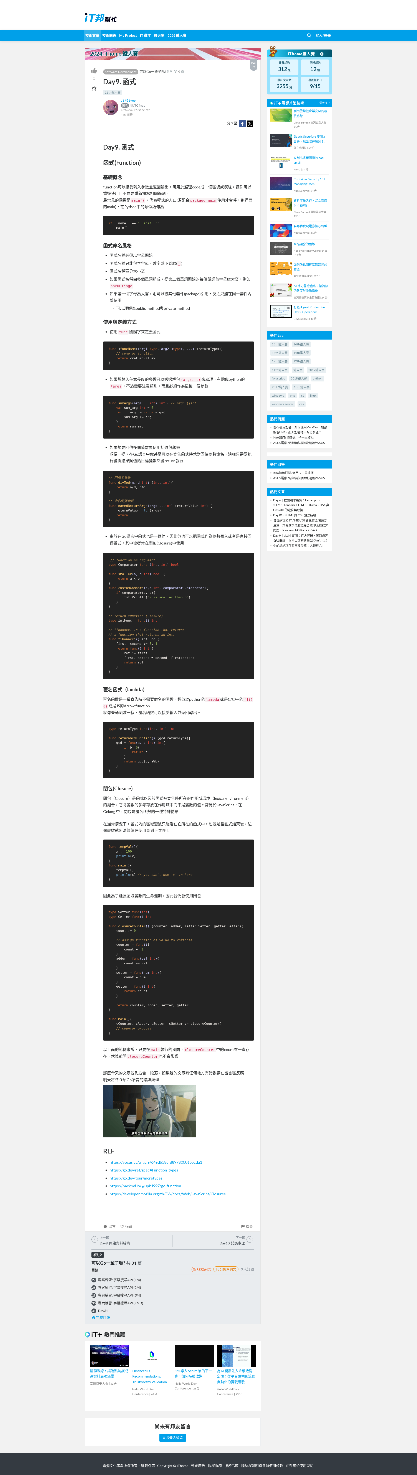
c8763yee (128, 100)
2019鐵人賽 (316, 370)
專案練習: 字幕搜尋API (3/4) (119, 1295)
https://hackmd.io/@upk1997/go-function (145, 1185)
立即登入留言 (172, 1437)
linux (313, 395)
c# (302, 395)
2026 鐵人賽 (176, 35)
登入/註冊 (323, 35)
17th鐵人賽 (280, 361)
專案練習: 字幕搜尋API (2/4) (119, 1287)
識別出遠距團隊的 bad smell (309, 160)
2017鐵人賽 (280, 387)
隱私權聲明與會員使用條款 (262, 1465)
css (301, 404)
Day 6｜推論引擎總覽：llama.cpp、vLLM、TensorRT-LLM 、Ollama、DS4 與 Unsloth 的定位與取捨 (301, 505)
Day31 (103, 1310)
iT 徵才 (145, 35)
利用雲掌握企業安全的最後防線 (310, 113)
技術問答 (109, 35)
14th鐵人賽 (301, 353)
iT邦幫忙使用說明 (299, 1465)
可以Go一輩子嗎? (152, 71)
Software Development (121, 72)
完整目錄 (103, 1317)
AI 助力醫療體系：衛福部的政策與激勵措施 (311, 288)
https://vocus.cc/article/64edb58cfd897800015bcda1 (156, 1162)
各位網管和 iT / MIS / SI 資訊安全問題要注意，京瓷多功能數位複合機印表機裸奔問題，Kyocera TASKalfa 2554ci (300, 525)
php (292, 395)
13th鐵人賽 (280, 353)
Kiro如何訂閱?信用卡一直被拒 (293, 437)
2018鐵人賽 (299, 378)
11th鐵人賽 (280, 370)
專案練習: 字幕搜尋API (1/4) (119, 1280)
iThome (182, 1465)
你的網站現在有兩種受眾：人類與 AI (298, 545)
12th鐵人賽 (301, 361)
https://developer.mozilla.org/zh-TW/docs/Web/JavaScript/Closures (168, 1193)
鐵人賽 (298, 370)
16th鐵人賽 (113, 92)
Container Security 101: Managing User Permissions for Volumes (310, 181)
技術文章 (92, 35)
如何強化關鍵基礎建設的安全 (310, 267)
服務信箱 (231, 1465)
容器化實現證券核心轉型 (310, 226)
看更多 (323, 102)
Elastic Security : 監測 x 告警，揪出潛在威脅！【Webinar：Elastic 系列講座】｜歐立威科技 (310, 139)
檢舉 (249, 1226)
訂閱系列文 (228, 1269)
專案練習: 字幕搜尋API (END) (120, 1303)
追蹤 (128, 1226)
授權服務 (215, 1465)
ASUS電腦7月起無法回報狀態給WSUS (299, 443)
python (318, 378)
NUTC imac (133, 105)
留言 (112, 1226)
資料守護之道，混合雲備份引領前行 (310, 202)
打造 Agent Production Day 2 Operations (309, 309)
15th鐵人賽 (280, 344)
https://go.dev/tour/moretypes (136, 1178)
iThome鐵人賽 (302, 53)
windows (278, 395)
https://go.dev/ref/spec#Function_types (144, 1170)
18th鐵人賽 (301, 387)
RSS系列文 (204, 1269)
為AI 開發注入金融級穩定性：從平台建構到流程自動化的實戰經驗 (236, 1376)
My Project (128, 35)
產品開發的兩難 (304, 244)
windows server (282, 404)
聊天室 (159, 35)
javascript (278, 378)
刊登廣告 (198, 1465)
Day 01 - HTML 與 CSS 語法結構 (294, 515)
